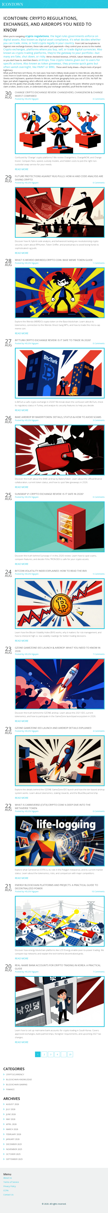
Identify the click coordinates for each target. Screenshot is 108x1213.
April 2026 (11, 1124)
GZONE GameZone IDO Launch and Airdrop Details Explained (53, 728)
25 (70, 1054)
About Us (7, 1178)
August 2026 (12, 1104)
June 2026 (11, 1114)
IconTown (12, 4)
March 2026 (12, 1129)
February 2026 (13, 1134)
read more (21, 169)
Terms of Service (11, 1182)
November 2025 (14, 1149)
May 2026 (10, 1119)
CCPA (5, 1190)
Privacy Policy (9, 1186)
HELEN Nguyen (32, 99)
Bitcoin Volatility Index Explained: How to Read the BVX (51, 570)
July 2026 (10, 1109)
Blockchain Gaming (16, 1084)
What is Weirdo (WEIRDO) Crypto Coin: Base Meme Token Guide (54, 260)
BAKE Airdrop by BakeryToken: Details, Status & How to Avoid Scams (58, 417)
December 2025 (14, 1144)
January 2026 (13, 1139)
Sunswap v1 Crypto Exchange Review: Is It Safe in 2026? (49, 494)
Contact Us (8, 1194)
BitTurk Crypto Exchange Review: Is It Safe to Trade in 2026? (53, 340)
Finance (10, 1089)
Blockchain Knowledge (19, 1079)
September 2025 (14, 1159)
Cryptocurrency (15, 1074)
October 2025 (13, 1154)
